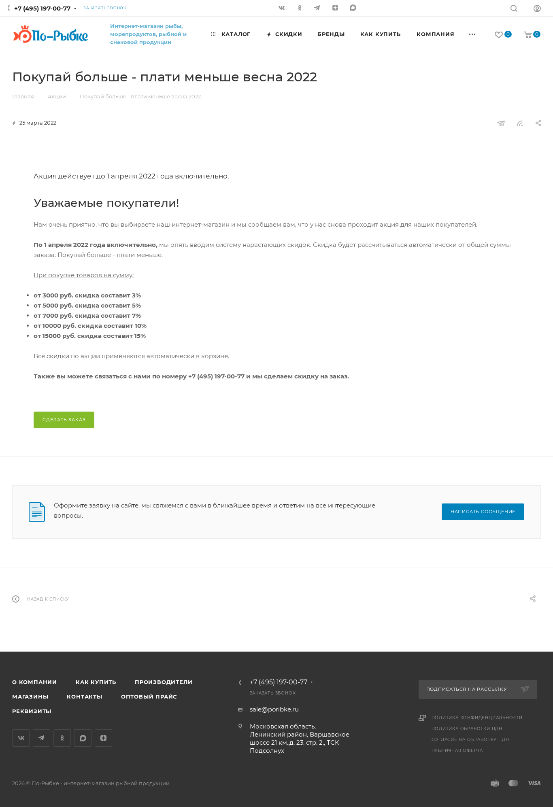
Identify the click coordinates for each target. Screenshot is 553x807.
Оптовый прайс (149, 696)
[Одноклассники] (300, 8)
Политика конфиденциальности (477, 717)
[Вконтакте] (282, 8)
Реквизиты (31, 711)
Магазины (30, 696)
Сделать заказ (64, 420)
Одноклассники (62, 738)
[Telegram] (318, 8)
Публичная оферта (457, 750)
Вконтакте (21, 738)
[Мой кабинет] (537, 9)
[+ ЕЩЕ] (472, 34)
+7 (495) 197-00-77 (42, 8)
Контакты (84, 696)
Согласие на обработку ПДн (470, 739)
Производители (163, 682)
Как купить (96, 682)
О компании (34, 682)
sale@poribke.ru (274, 709)
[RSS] (520, 123)
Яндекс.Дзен (336, 8)
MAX (354, 8)
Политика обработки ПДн (467, 728)
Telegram (41, 738)
